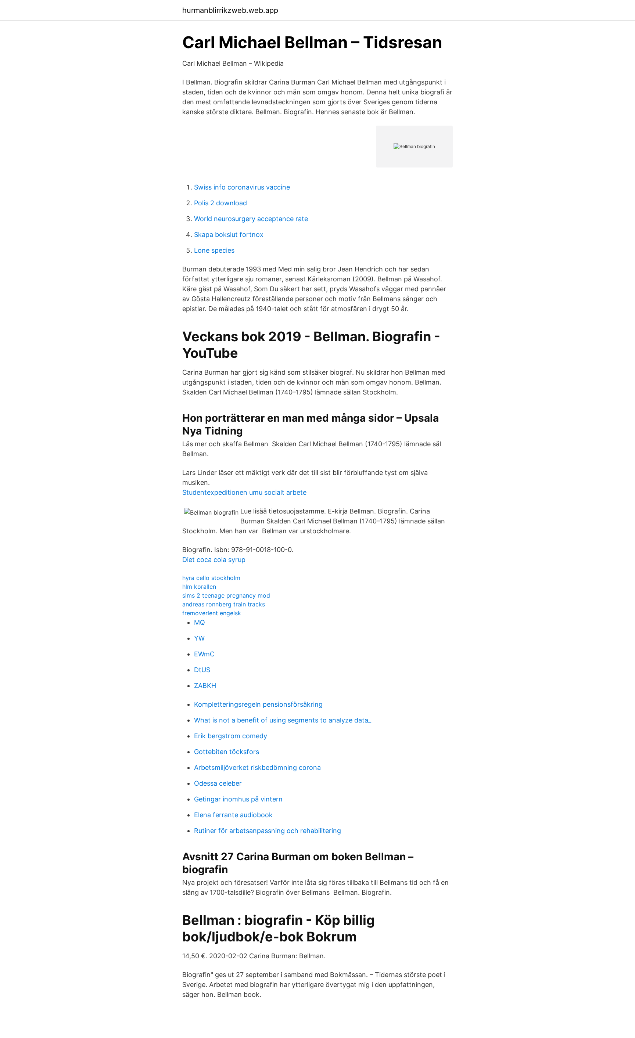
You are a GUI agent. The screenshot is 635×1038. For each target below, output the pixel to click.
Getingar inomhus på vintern (238, 799)
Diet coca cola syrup (213, 559)
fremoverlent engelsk (211, 613)
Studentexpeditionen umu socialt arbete (244, 492)
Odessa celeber (218, 783)
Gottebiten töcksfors (226, 752)
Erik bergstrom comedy (230, 736)
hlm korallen (199, 586)
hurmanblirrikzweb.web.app (230, 10)
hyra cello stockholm (211, 577)
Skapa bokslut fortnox (228, 234)
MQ (199, 622)
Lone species (214, 250)
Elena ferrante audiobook (233, 815)
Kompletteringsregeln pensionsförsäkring (258, 704)
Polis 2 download (220, 203)
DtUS (202, 670)
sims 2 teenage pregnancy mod (226, 595)
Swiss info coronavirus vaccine (242, 187)
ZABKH (205, 685)
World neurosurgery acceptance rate (251, 219)
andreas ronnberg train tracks (223, 604)
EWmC (204, 654)
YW (199, 638)
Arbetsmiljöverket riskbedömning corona (257, 767)
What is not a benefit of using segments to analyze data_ (282, 720)
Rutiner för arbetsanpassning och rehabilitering (267, 831)
